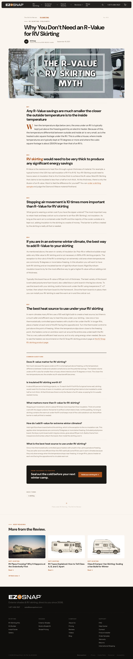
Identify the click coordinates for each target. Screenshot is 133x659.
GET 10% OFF (45, 349)
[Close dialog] (107, 302)
